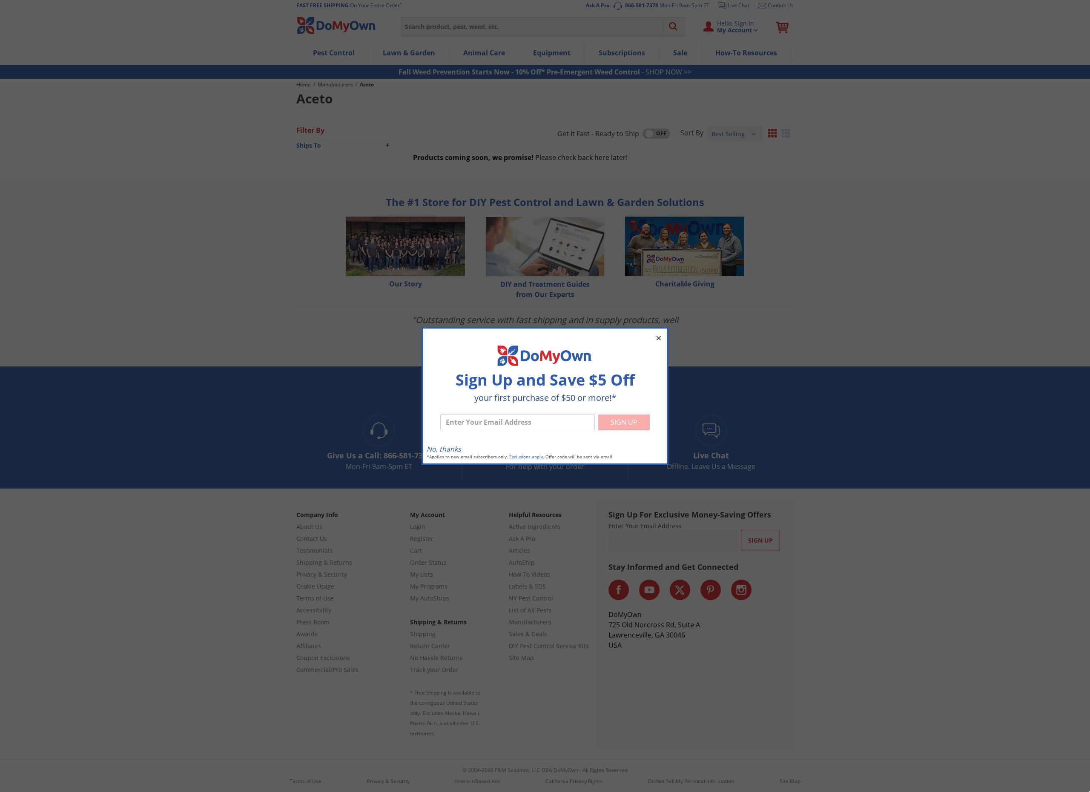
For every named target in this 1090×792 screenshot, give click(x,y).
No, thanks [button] (444, 449)
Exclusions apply (526, 457)
